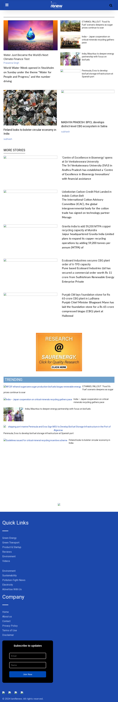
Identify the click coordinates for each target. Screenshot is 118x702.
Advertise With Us (12, 589)
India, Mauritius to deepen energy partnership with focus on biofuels (98, 56)
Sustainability (9, 575)
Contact (6, 621)
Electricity (7, 584)
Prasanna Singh (11, 63)
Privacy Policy (10, 625)
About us (7, 616)
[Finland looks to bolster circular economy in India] (35, 440)
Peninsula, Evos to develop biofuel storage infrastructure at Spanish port (97, 73)
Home (5, 611)
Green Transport (10, 542)
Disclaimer (8, 635)
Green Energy (9, 537)
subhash (8, 139)
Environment (9, 556)
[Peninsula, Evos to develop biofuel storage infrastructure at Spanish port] (58, 426)
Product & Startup (11, 547)
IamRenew (16, 699)
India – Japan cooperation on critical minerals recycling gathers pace (98, 39)
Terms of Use (9, 630)
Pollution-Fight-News (13, 580)
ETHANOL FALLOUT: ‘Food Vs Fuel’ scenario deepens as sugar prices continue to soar (97, 24)
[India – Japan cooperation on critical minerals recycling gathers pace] (38, 399)
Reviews (7, 551)
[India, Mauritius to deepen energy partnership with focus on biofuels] (14, 409)
